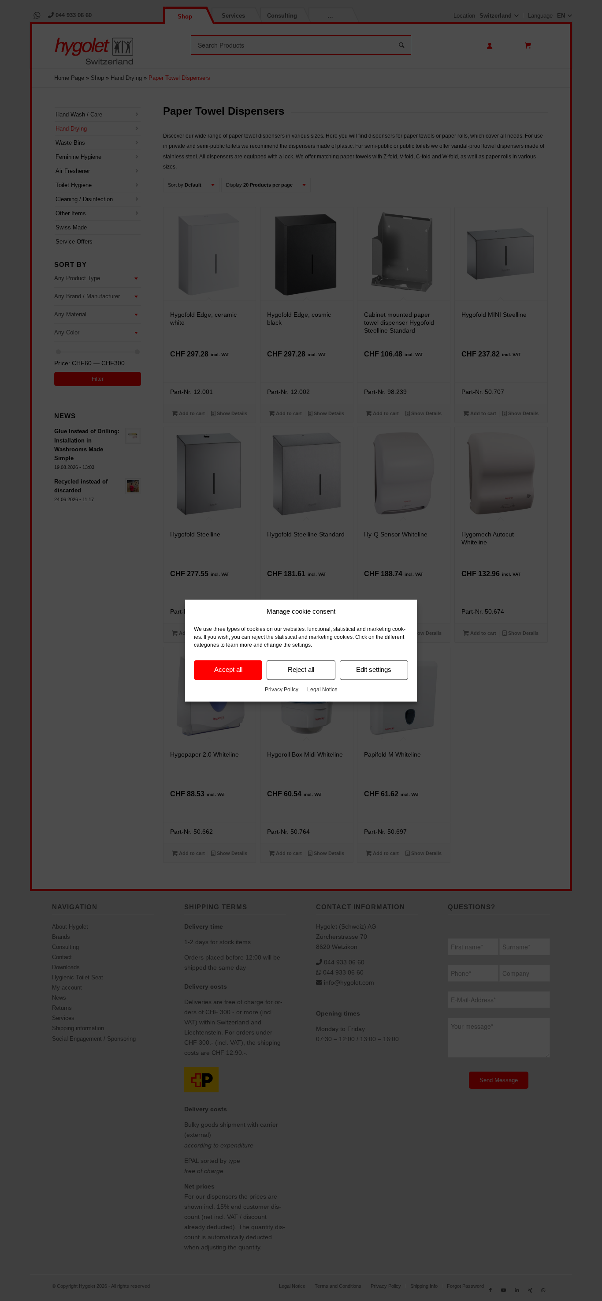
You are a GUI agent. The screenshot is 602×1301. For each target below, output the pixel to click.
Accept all (228, 670)
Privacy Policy (281, 689)
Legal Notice (322, 689)
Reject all (301, 670)
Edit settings (373, 670)
